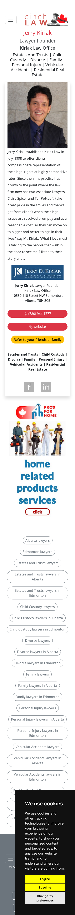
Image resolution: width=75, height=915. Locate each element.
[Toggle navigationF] (11, 859)
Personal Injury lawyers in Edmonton (37, 733)
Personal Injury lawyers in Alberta (37, 719)
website (40, 326)
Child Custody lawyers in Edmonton (37, 629)
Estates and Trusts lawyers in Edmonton (37, 593)
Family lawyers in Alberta (37, 685)
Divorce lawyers (37, 640)
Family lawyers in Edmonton (37, 696)
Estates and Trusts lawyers (38, 563)
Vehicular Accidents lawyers (37, 747)
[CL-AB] (38, 461)
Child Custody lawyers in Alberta (37, 618)
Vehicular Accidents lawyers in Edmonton (37, 777)
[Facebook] (29, 387)
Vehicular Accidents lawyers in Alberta (37, 760)
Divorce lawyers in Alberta (37, 651)
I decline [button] (45, 887)
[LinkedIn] (46, 387)
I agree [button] (45, 879)
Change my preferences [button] (45, 898)
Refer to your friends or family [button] (37, 339)
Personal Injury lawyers (37, 708)
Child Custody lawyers (37, 606)
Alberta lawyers (37, 540)
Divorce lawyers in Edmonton (37, 663)
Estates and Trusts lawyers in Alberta (37, 577)
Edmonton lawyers (37, 551)
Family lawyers (37, 674)
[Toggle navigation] (11, 20)
